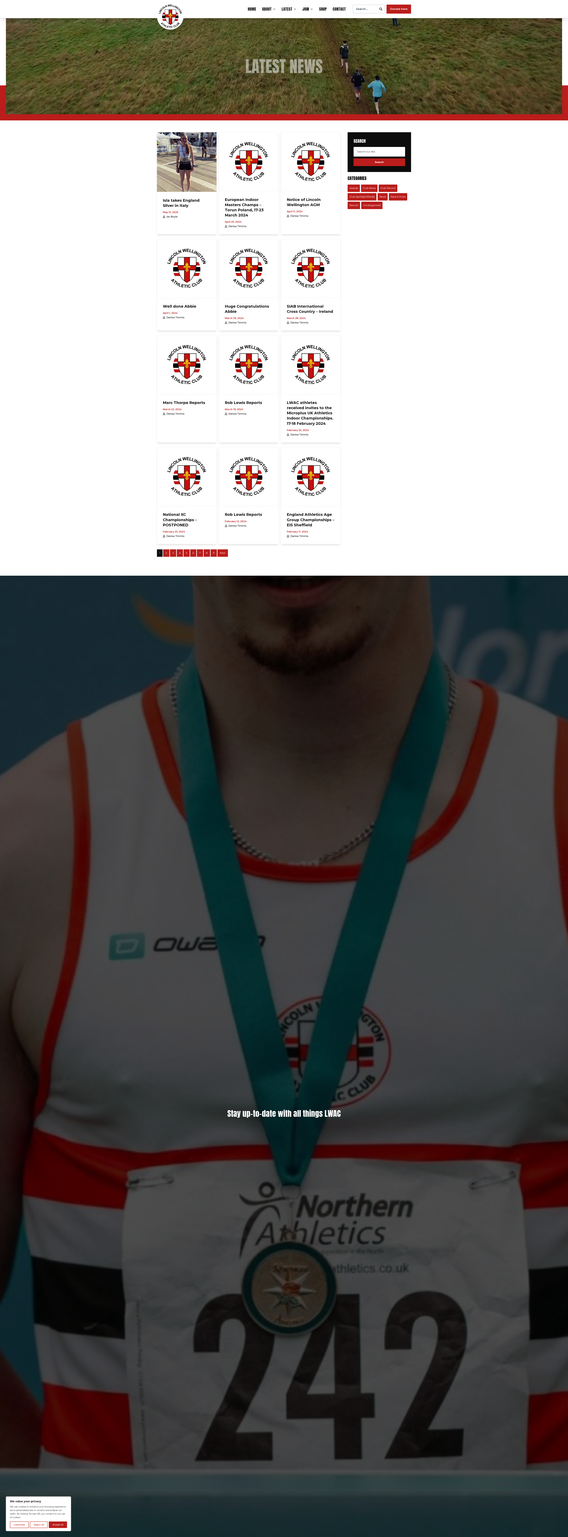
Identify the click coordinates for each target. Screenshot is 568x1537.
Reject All (39, 1524)
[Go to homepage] (170, 16)
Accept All (58, 1524)
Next (223, 553)
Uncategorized (372, 205)
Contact (339, 9)
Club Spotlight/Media (362, 196)
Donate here (399, 9)
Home (252, 9)
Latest (287, 9)
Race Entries (398, 196)
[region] (38, 1514)
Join (305, 9)
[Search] (380, 9)
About (267, 9)
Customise (19, 1524)
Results (353, 205)
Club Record (388, 188)
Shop (323, 9)
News (382, 196)
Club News (369, 188)
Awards (353, 188)
